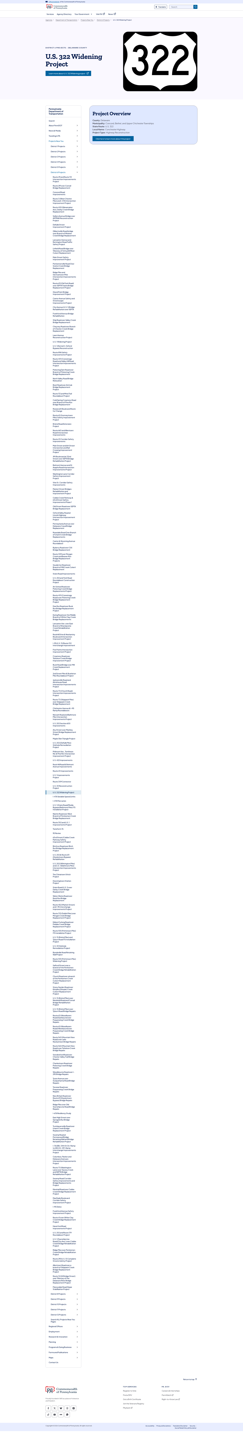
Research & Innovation (58, 1337)
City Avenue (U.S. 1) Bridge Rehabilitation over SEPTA (64, 308)
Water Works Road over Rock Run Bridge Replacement (62, 898)
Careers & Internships (171, 1391)
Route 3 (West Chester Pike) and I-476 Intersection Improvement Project (64, 200)
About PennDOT (55, 125)
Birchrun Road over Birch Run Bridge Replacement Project (63, 848)
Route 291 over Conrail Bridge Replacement (62, 187)
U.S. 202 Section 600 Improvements (61, 724)
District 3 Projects (58, 157)
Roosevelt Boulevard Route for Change (64, 410)
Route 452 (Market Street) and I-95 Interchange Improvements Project (64, 907)
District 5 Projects (58, 167)
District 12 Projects (58, 1315)
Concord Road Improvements (59, 193)
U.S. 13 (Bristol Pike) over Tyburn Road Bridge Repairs (64, 1010)
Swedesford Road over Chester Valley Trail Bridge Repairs (63, 1056)
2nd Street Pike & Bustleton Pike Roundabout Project (64, 674)
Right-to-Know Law (170, 1399)
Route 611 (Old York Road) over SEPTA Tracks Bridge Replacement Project (63, 285)
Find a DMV (127, 1395)
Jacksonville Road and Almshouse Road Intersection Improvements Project (64, 683)
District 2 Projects (58, 151)
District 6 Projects (58, 172)
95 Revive (57, 833)
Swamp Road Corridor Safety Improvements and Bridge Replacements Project (64, 1181)
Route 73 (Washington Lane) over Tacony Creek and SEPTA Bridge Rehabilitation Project (63, 1170)
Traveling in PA (54, 136)
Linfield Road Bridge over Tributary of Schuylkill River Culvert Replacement (64, 250)
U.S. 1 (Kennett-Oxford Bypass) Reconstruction (63, 347)
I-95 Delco (57, 1207)
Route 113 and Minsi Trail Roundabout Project (62, 394)
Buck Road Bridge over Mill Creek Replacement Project (64, 667)
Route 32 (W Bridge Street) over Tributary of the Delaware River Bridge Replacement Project (64, 1279)
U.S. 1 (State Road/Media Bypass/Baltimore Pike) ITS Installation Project (64, 807)
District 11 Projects (58, 1309)
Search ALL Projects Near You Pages (63, 1320)
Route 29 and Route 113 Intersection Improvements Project (64, 179)
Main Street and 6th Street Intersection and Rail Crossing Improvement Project (64, 448)
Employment (54, 1331)
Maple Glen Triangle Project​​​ (64, 738)
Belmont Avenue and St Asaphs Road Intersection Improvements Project (63, 467)
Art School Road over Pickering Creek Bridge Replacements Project (62, 588)
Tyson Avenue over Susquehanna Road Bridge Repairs (64, 1080)
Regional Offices (56, 1326)
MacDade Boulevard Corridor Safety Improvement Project (62, 1200)
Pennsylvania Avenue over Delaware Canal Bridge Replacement (63, 526)
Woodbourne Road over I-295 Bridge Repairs (63, 1073)
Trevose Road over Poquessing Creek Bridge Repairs (63, 1089)
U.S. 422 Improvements (62, 760)
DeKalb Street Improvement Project (62, 225)
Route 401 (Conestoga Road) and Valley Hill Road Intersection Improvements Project (64, 362)
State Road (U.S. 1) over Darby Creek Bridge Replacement (62, 889)
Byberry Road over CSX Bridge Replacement (62, 548)
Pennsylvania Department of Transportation (56, 111)
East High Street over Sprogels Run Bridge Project (61, 1119)
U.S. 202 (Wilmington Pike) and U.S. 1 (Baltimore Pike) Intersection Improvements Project (64, 866)
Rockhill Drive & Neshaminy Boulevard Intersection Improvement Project (64, 636)
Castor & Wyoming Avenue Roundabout (64, 542)
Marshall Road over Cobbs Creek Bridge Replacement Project (64, 1191)
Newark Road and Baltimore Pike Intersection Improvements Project (64, 717)
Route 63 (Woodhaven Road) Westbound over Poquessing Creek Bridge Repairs (63, 1029)
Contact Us (53, 1362)
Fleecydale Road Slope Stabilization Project (62, 1288)
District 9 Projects (58, 1299)
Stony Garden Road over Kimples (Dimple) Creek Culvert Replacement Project (63, 990)
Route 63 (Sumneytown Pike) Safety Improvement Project (64, 417)
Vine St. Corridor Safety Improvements (63, 483)
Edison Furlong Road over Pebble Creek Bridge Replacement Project (63, 924)
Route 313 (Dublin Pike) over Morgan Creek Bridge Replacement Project (64, 915)
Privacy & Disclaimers (163, 1426)
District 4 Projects (58, 162)
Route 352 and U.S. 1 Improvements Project (62, 823)
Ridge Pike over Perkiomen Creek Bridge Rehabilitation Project (64, 1252)
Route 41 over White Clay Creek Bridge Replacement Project (64, 1219)
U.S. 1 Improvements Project (61, 776)
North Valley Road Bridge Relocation (63, 379)
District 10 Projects (58, 1304)
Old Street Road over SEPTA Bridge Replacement (64, 507)
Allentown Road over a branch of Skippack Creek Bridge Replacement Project (63, 1268)
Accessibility (150, 1426)
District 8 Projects (58, 1294)
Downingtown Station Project (62, 882)
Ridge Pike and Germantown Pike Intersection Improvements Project (64, 275)
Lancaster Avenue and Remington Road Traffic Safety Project (62, 242)
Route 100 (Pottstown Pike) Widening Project (64, 960)
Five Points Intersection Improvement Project (62, 650)
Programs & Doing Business (60, 1347)
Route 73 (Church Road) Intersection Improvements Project (64, 693)
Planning (52, 1342)
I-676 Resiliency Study (62, 1113)
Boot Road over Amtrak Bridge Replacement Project (62, 387)
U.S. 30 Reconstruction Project (62, 787)
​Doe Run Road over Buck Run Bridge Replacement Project (63, 608)
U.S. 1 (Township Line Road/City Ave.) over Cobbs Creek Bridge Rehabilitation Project (64, 1242)
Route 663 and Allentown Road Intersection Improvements (63, 432)
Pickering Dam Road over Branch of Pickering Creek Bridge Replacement (64, 372)
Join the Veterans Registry (133, 1404)
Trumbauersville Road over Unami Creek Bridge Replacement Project (64, 1128)
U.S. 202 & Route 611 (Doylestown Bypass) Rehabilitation (62, 857)
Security (192, 1426)
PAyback (126, 1408)
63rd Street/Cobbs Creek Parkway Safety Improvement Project (64, 839)
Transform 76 (58, 829)
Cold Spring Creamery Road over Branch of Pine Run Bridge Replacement (64, 402)
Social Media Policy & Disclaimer (185, 1428)
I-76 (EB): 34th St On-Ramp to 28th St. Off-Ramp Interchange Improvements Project (64, 1149)
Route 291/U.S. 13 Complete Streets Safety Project (64, 1260)
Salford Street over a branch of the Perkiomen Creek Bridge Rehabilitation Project (64, 968)
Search (52, 121)
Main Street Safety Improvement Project (62, 258)
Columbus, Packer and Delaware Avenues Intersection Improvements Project (64, 1159)
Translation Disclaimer (180, 1426)
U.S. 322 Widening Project (63, 792)
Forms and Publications (58, 1352)
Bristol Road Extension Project (62, 425)
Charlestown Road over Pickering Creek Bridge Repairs (62, 1065)
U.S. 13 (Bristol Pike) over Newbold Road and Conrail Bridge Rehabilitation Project (64, 1001)
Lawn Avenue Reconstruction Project (62, 336)
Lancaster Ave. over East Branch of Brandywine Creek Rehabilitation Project (63, 626)
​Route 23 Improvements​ (63, 771)
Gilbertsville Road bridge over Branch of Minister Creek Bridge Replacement (64, 233)
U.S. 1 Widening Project (62, 342)
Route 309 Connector (62, 781)
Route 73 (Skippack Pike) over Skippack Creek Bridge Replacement (63, 701)
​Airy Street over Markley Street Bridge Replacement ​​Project (64, 732)
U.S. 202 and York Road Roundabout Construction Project (64, 580)
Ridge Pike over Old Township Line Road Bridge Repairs (64, 1106)
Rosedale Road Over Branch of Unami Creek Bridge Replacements (64, 534)
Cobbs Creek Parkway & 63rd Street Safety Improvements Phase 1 (63, 500)
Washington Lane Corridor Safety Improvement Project (63, 476)
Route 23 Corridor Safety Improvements (63, 440)
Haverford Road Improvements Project (62, 1227)
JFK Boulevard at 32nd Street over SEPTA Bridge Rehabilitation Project (63, 458)
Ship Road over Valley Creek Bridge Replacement (64, 321)
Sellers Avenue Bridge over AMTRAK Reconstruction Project (64, 218)
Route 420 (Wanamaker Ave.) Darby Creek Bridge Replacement (63, 209)
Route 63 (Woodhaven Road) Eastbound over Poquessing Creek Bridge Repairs (63, 1018)
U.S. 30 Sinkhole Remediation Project (61, 947)
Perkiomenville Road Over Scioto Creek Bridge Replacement (63, 266)
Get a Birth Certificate (132, 1399)
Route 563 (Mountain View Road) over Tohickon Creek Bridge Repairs (64, 1048)
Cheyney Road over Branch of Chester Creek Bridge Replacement (64, 328)
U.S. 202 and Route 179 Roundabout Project (62, 1233)
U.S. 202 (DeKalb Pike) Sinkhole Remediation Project (62, 745)
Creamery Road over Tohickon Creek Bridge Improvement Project (62, 658)
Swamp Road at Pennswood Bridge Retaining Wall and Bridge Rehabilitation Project (63, 1138)
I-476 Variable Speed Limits (64, 796)
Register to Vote (129, 1391)
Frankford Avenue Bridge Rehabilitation (63, 314)
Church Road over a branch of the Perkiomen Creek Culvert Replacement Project (64, 979)
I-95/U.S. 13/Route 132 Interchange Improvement (64, 644)
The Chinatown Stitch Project (62, 875)
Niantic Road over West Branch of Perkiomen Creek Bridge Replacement (64, 816)
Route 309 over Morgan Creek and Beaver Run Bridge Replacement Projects (62, 557)
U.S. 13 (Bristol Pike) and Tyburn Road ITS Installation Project (64, 939)
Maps (51, 1357)
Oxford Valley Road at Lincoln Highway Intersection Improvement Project (64, 516)
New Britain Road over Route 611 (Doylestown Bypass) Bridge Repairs (62, 1098)
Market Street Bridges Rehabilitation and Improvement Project (62, 491)
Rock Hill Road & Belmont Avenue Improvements (63, 765)
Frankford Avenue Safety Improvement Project (63, 1212)
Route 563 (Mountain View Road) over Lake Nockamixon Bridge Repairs (64, 1039)
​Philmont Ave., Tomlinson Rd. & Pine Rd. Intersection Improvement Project (64, 753)
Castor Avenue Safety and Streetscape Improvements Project (64, 300)
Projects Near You (56, 141)
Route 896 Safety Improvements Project (62, 353)
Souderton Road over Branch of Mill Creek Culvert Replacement (64, 567)
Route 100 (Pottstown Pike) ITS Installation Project (64, 932)
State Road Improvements (64, 574)
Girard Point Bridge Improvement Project (62, 293)
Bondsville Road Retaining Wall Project (63, 953)
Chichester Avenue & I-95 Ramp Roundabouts (63, 709)
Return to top (188, 1379)
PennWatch (166, 1395)
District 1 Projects (58, 146)
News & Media (55, 131)
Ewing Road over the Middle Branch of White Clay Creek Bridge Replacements (64, 617)
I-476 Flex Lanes (59, 801)
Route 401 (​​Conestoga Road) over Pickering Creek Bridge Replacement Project (64, 598)
